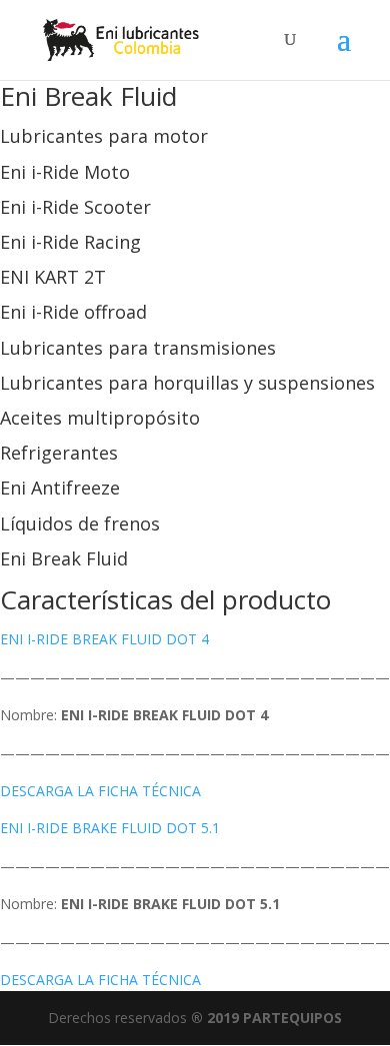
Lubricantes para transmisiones (138, 348)
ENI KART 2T (53, 277)
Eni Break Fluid (64, 558)
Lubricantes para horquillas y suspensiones (187, 383)
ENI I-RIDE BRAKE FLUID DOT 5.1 (110, 827)
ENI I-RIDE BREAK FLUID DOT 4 (104, 638)
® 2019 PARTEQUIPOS (266, 1017)
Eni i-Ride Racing (70, 242)
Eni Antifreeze (60, 488)
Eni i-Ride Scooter (75, 207)
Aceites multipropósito (100, 418)
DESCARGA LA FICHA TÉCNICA (100, 790)
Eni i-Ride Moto (65, 172)
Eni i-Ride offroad (73, 312)
